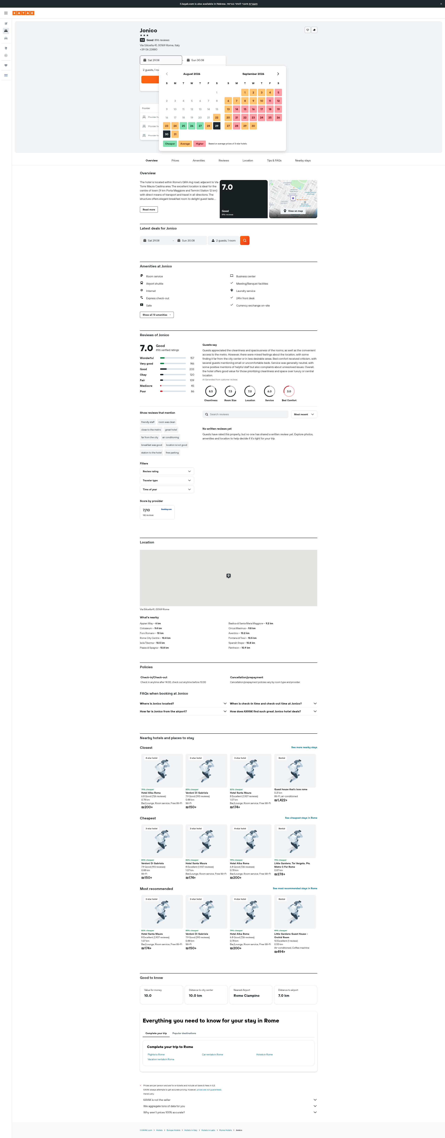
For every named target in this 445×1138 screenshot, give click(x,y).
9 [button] (167, 109)
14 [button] (208, 109)
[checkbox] (157, 512)
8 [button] (217, 101)
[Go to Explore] (5, 48)
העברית (253, 3)
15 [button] (217, 109)
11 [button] (183, 109)
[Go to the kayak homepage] (23, 13)
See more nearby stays (304, 747)
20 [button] (200, 117)
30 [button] (166, 134)
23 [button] (166, 126)
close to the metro (151, 429)
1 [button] (216, 92)
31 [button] (175, 134)
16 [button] (166, 117)
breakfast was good (151, 445)
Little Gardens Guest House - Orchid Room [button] (291, 935)
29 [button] (216, 126)
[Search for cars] (5, 38)
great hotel (171, 429)
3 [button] (175, 101)
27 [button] (200, 126)
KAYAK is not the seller (156, 1100)
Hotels (159, 1130)
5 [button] (192, 101)
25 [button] (183, 126)
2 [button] (167, 101)
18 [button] (183, 117)
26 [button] (191, 126)
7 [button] (208, 101)
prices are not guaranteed (209, 1089)
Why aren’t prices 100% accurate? (164, 1112)
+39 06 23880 (148, 49)
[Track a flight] (5, 55)
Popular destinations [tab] (184, 1033)
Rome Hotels (225, 1130)
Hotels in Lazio (208, 1130)
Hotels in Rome (264, 1054)
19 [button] (192, 117)
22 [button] (216, 117)
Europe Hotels (173, 1130)
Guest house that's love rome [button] (290, 789)
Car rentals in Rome (212, 1054)
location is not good (176, 445)
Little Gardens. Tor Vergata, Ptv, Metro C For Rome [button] (292, 865)
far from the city (149, 437)
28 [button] (208, 126)
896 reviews (162, 40)
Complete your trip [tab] (156, 1033)
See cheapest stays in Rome (301, 817)
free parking (172, 452)
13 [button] (200, 109)
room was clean (167, 422)
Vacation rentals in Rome (161, 1059)
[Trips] (5, 65)
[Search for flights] (5, 23)
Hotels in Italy (190, 1130)
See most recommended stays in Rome (295, 888)
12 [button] (192, 109)
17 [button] (175, 117)
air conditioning (170, 437)
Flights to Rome (156, 1054)
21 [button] (208, 117)
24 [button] (175, 126)
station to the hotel (151, 452)
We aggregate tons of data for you (164, 1106)
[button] (441, 4)
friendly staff (147, 422)
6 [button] (200, 101)
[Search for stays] (5, 30)
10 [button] (175, 109)
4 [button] (183, 101)
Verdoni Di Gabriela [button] (197, 792)
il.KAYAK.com (146, 1130)
